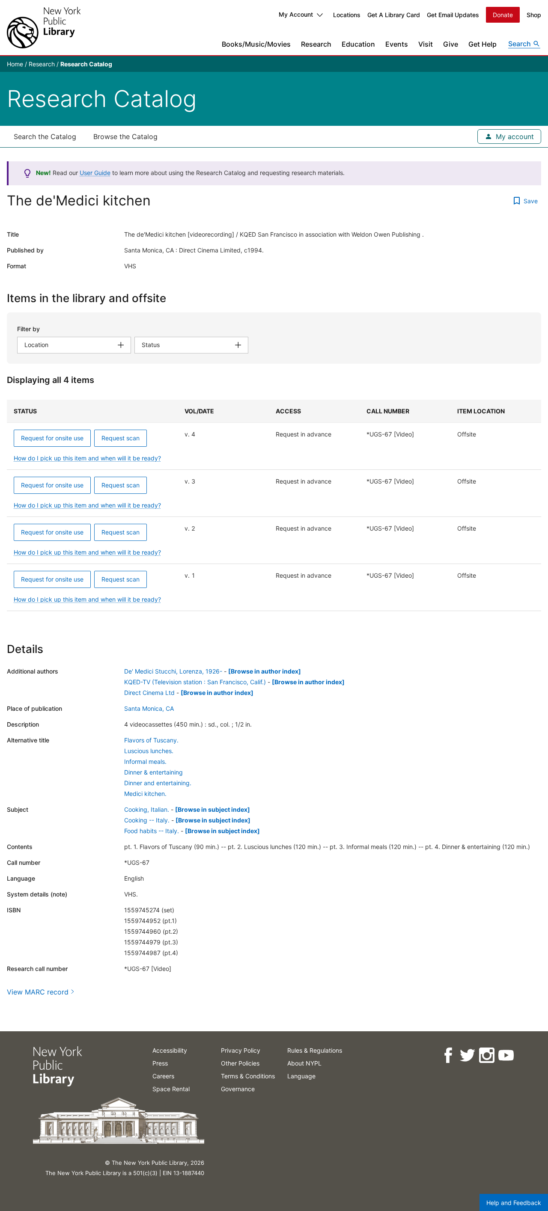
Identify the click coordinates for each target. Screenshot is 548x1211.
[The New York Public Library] (43, 27)
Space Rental (171, 1088)
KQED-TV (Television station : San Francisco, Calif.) (195, 682)
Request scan (120, 438)
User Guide (95, 172)
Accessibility (169, 1050)
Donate (503, 14)
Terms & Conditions (248, 1076)
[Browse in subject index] (212, 809)
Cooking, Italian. (146, 809)
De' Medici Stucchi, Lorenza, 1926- (173, 671)
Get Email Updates (453, 14)
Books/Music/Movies (256, 44)
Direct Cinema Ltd (149, 692)
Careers (163, 1076)
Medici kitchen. (145, 793)
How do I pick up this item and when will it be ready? (87, 458)
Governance (238, 1088)
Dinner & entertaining (153, 772)
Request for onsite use (52, 438)
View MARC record (37, 992)
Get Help (482, 44)
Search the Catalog (45, 136)
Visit (425, 44)
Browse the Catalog (125, 136)
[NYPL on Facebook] (447, 1055)
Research (316, 44)
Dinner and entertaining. (157, 783)
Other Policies (240, 1063)
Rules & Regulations (314, 1050)
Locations (346, 14)
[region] (274, 505)
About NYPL (304, 1063)
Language (301, 1076)
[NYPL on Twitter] (467, 1055)
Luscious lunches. (148, 750)
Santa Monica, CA (149, 708)
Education (358, 44)
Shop (534, 14)
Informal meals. (145, 761)
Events (396, 44)
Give (450, 44)
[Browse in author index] (264, 671)
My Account (296, 14)
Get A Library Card (393, 14)
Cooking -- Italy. (147, 820)
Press (160, 1063)
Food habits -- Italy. (151, 830)
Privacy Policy (240, 1050)
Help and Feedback (513, 1202)
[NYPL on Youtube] (505, 1055)
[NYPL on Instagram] (486, 1055)
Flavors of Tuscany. (151, 740)
